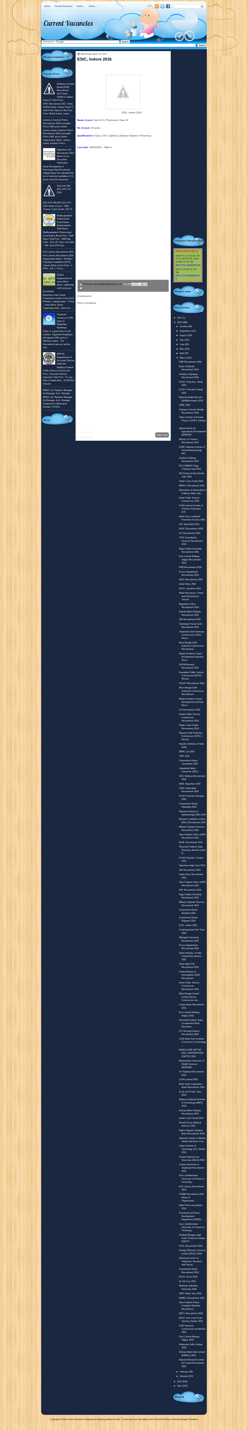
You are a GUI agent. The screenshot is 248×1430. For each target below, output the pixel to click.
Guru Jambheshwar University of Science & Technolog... (192, 1178)
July (182, 340)
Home (47, 6)
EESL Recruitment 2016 (191, 1246)
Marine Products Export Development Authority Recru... (191, 656)
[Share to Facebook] (142, 284)
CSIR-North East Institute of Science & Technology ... (192, 1042)
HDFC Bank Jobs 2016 (190, 1293)
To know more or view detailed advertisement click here (106, 154)
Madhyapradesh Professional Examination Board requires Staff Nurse (64, 222)
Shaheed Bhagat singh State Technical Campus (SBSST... (192, 1238)
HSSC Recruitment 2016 (191, 528)
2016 (180, 322)
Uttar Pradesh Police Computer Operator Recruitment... (189, 1305)
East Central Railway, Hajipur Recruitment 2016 (190, 559)
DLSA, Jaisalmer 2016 (190, 588)
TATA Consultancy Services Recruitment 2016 (191, 540)
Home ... (81, 6)
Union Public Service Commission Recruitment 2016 (189, 985)
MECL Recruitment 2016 (191, 1313)
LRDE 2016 (184, 405)
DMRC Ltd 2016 (187, 751)
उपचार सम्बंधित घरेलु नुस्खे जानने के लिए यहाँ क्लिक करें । (109, 255)
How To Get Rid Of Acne (160, 1419)
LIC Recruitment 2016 (189, 533)
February (184, 1371)
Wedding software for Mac (109, 1419)
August (183, 335)
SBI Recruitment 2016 (190, 619)
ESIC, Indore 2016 (188, 925)
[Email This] (133, 284)
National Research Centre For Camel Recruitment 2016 (191, 1363)
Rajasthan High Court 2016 (192, 865)
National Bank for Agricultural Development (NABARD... (192, 431)
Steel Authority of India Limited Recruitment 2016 (190, 956)
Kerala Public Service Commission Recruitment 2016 (189, 717)
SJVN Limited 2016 (188, 1079)
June (182, 344)
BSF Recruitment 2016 (190, 890)
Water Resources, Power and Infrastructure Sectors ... (191, 596)
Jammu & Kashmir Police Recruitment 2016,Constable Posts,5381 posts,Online (57, 123)
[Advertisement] (123, 402)
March (183, 358)
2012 (180, 1386)
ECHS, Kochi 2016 (188, 1277)
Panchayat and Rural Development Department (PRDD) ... (191, 1216)
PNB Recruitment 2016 (190, 362)
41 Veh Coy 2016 (187, 1281)
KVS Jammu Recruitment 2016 (58, 252)
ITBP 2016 (184, 756)
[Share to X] (139, 284)
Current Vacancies (63, 6)
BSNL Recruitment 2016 (191, 842)
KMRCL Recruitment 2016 (191, 1298)
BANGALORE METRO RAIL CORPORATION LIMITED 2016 (191, 1053)
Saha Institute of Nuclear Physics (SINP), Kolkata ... (192, 420)
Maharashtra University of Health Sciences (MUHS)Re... (191, 1064)
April (182, 353)
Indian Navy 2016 (187, 584)
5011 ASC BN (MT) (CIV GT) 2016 (64, 189)
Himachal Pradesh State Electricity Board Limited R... (192, 850)
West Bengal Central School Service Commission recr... (189, 996)
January (184, 1376)
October (184, 326)
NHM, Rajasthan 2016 (189, 784)
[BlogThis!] (136, 284)
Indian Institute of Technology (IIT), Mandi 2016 (192, 1149)
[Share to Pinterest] (145, 284)
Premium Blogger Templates (185, 1419)
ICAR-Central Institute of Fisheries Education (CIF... (191, 508)
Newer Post (85, 435)
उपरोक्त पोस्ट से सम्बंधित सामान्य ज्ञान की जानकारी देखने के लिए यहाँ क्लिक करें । (121, 247)
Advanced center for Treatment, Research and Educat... (190, 1261)
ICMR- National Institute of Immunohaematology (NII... (192, 450)
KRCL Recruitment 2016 (191, 579)
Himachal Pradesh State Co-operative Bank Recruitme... (191, 1023)
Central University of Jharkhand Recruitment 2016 (191, 1167)
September (185, 331)
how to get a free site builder (135, 1419)
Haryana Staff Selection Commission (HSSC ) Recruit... (190, 736)
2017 (180, 318)
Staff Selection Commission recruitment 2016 (192, 1329)
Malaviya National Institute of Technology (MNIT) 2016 (192, 1102)
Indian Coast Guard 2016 (191, 481)
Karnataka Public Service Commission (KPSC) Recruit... (191, 675)
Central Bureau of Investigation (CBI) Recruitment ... (189, 975)
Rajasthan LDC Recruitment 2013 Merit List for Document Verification (65, 156)
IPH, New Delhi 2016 (189, 524)
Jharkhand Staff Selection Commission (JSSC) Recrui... (191, 635)
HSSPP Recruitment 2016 (191, 683)
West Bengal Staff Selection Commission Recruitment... (191, 645)
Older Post (162, 435)
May (182, 349)
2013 (180, 1381)
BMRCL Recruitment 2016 (191, 485)
